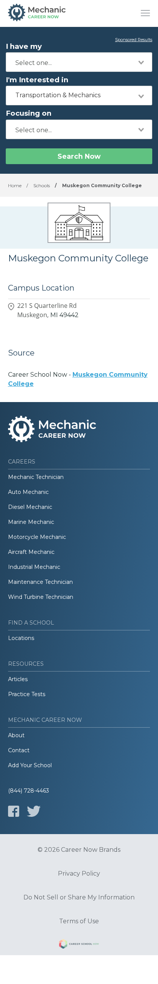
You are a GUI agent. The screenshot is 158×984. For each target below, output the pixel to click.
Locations (21, 638)
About (16, 735)
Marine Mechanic (31, 522)
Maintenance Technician (40, 581)
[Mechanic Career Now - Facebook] (13, 811)
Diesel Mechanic (30, 507)
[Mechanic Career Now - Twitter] (34, 811)
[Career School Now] (79, 945)
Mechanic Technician (36, 477)
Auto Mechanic (28, 492)
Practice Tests (26, 694)
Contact (19, 750)
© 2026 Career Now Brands (79, 850)
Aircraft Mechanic (31, 552)
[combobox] (79, 62)
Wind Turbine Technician (40, 596)
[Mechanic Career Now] (37, 13)
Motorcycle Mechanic (37, 537)
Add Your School (30, 765)
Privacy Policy (79, 873)
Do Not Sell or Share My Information (79, 897)
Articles (18, 679)
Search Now (79, 156)
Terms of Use (79, 921)
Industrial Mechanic (34, 566)
